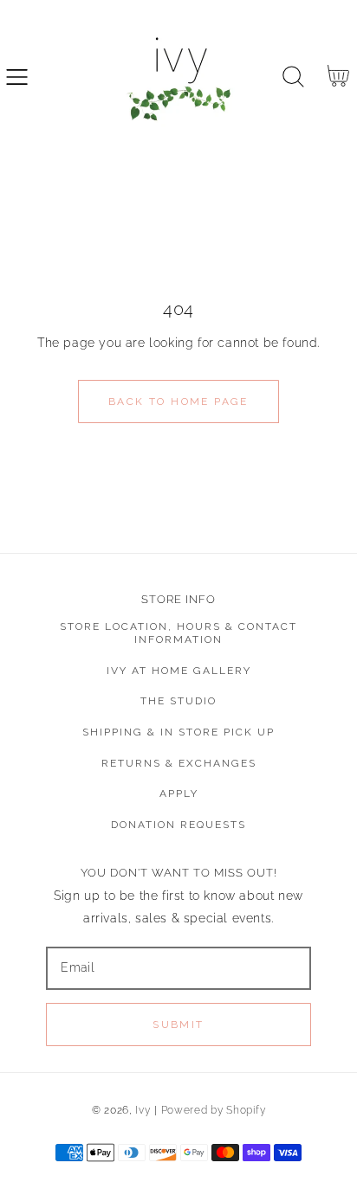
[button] (17, 76)
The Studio (178, 701)
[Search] (293, 76)
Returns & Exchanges (178, 763)
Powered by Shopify (213, 1110)
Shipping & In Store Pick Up (178, 732)
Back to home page (178, 401)
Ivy (142, 1110)
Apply (178, 793)
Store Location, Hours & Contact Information (178, 633)
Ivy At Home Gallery (179, 671)
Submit (178, 1024)
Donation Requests (178, 825)
